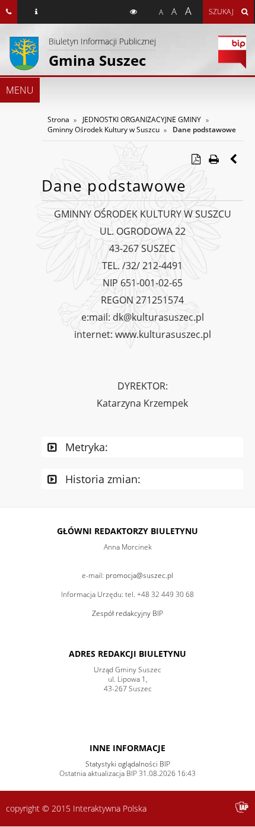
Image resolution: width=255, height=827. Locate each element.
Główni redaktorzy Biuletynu (127, 531)
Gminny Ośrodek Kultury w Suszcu (103, 129)
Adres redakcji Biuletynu (127, 653)
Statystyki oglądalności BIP (127, 764)
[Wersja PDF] (196, 159)
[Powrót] (234, 159)
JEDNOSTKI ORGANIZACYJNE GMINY (141, 119)
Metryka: (85, 447)
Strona (58, 119)
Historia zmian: (101, 479)
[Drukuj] (213, 159)
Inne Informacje (127, 747)
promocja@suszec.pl (139, 575)
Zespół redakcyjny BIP (127, 613)
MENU (20, 90)
